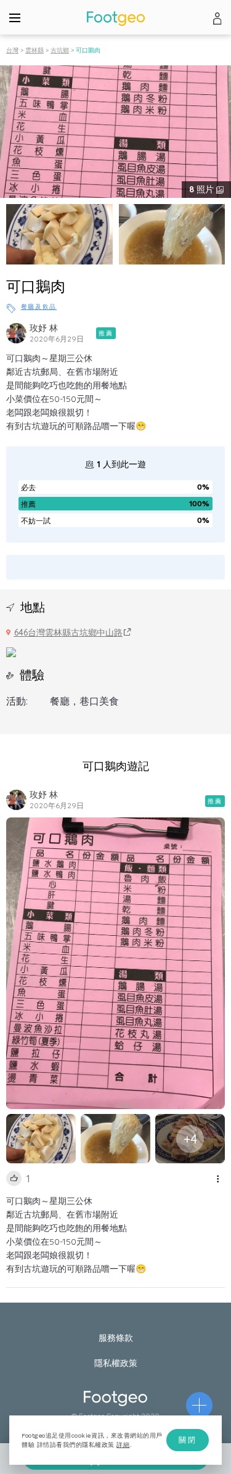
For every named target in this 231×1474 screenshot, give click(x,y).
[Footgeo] (116, 18)
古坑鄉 (60, 50)
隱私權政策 (115, 1363)
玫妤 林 (44, 328)
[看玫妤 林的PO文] (16, 333)
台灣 (12, 50)
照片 (202, 189)
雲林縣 (34, 50)
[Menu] (14, 17)
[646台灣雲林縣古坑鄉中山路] (11, 651)
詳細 (122, 1444)
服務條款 (116, 1337)
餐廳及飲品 (39, 306)
